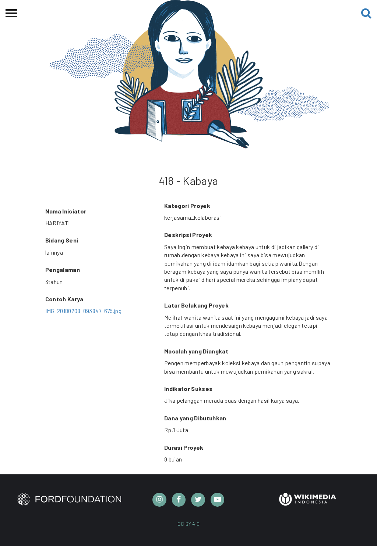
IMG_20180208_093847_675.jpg (83, 311)
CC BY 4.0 (188, 524)
